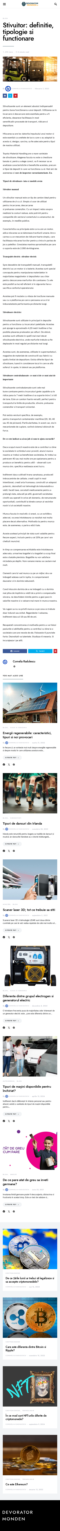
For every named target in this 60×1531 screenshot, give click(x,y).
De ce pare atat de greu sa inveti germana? (25, 1182)
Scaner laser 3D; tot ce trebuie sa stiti (29, 909)
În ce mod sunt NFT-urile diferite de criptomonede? (26, 1417)
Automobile (9, 1081)
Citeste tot (10, 758)
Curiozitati (15, 818)
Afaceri (6, 904)
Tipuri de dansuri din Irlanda (22, 823)
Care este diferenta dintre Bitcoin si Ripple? (26, 1348)
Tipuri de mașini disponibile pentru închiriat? (27, 1088)
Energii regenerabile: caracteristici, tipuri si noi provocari (27, 735)
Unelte (13, 1174)
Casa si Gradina (18, 728)
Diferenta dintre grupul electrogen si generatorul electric (28, 998)
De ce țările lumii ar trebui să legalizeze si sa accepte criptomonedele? (30, 1280)
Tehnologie (28, 1411)
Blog (5, 18)
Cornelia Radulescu (21, 89)
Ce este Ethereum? (17, 1484)
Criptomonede (13, 1273)
